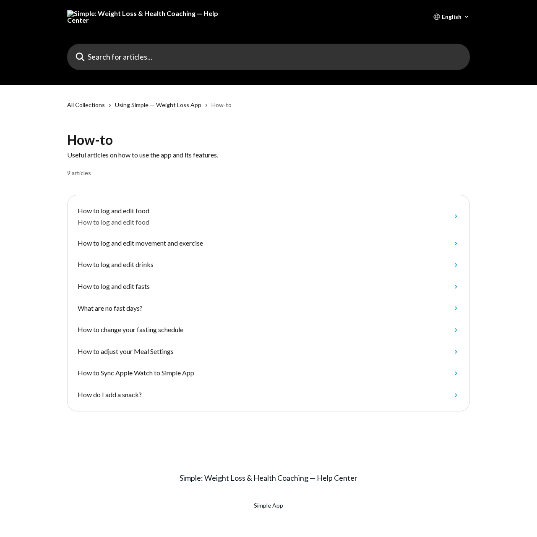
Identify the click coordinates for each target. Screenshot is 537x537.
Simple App (268, 505)
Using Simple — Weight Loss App (158, 104)
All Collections (86, 104)
